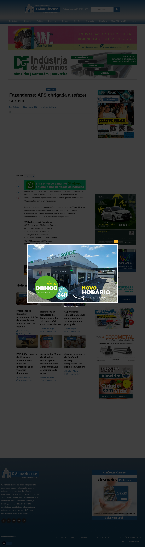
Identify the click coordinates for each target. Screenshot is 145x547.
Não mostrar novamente (72, 306)
